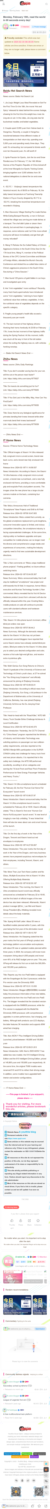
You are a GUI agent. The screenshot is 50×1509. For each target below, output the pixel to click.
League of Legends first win (16, 1399)
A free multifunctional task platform (17, 1414)
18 (30, 1262)
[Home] (46, 1463)
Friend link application (12, 1454)
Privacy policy (27, 1454)
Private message (40, 27)
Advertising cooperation (20, 1457)
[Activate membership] (46, 1469)
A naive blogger (9, 25)
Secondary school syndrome (17, 1385)
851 (24, 1262)
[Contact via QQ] (46, 1487)
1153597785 (32, 1151)
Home (5, 10)
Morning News (15, 10)
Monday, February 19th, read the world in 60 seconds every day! (24, 18)
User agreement (39, 1454)
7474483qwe (12, 1410)
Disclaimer (34, 1457)
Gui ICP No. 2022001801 (27, 1467)
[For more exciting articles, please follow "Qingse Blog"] (25, 1114)
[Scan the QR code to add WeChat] (46, 1481)
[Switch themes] (46, 1493)
